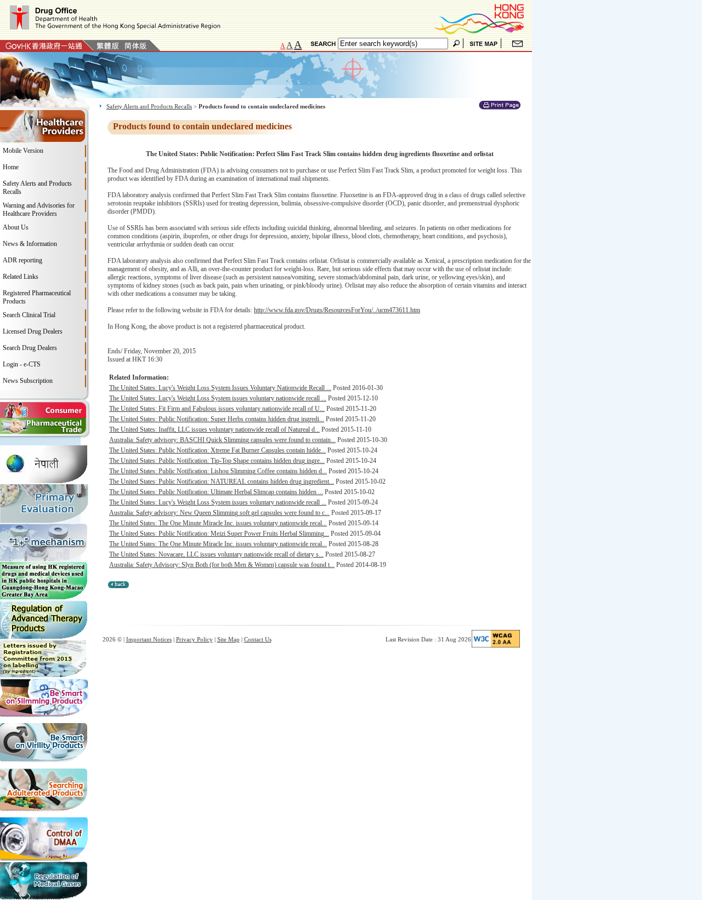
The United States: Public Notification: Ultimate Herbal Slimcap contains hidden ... (216, 492)
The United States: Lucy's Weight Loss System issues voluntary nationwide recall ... (217, 398)
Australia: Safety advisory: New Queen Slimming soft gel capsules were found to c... (219, 513)
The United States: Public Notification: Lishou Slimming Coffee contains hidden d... (218, 471)
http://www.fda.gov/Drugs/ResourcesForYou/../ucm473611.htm (337, 310)
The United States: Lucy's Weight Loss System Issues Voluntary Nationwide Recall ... (220, 388)
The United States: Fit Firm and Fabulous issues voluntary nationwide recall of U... (217, 408)
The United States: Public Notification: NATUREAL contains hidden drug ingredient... (221, 481)
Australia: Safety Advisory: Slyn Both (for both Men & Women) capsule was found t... (222, 565)
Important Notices (149, 639)
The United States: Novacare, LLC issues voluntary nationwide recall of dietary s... (216, 554)
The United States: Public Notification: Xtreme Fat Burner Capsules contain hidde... (217, 450)
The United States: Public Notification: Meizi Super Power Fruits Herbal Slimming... (219, 533)
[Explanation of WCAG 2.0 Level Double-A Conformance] (496, 645)
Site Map (228, 639)
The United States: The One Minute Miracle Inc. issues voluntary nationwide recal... (218, 523)
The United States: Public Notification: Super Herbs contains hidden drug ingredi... (216, 419)
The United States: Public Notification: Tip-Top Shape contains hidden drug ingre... (217, 461)
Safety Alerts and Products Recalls (149, 106)
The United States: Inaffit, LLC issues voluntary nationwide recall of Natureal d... (214, 429)
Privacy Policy (194, 639)
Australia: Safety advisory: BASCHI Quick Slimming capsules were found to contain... (222, 440)
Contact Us (257, 639)
